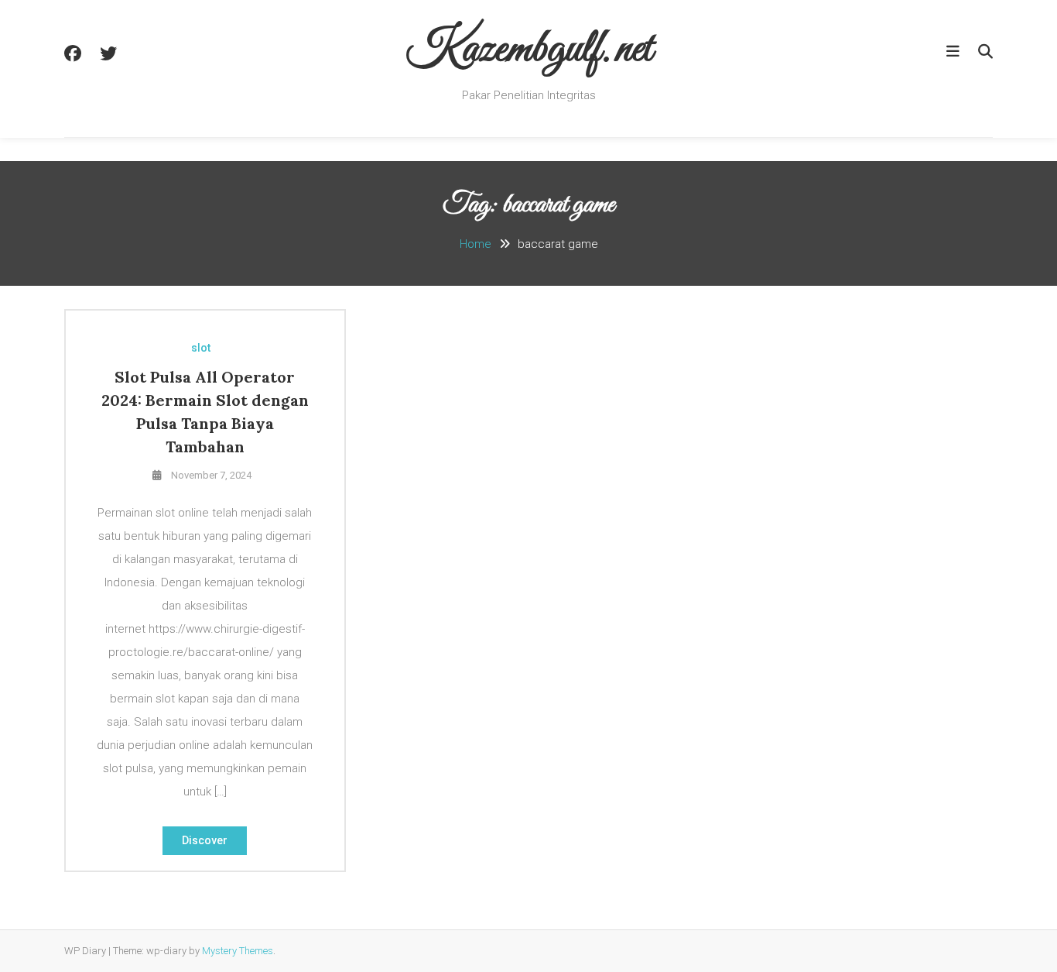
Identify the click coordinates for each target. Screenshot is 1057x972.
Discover (204, 840)
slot (200, 348)
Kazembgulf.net (528, 50)
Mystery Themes (237, 951)
